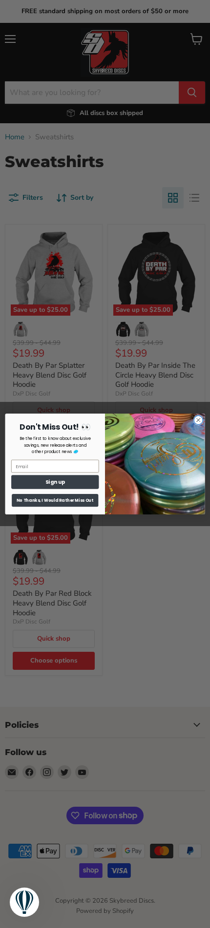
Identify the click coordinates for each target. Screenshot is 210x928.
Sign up (55, 482)
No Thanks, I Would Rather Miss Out (55, 500)
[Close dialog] (198, 420)
